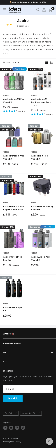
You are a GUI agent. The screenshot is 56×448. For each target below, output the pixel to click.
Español (8, 413)
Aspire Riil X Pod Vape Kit (39, 157)
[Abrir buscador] (38, 10)
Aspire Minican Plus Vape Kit (13, 157)
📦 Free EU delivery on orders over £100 (28, 2)
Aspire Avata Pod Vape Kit (40, 258)
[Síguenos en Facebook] (5, 428)
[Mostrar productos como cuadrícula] (46, 62)
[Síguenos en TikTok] (23, 428)
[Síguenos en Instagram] (17, 428)
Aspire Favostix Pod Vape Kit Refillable (13, 208)
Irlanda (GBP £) (28, 413)
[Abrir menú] (4, 9)
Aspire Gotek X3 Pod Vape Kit (14, 101)
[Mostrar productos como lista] (51, 62)
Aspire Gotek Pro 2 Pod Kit (13, 258)
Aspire (6, 95)
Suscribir (13, 398)
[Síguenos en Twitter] (11, 428)
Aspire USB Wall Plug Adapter (42, 208)
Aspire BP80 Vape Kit (12, 309)
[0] (50, 10)
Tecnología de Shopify (12, 441)
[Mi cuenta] (44, 10)
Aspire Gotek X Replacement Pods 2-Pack (41, 102)
